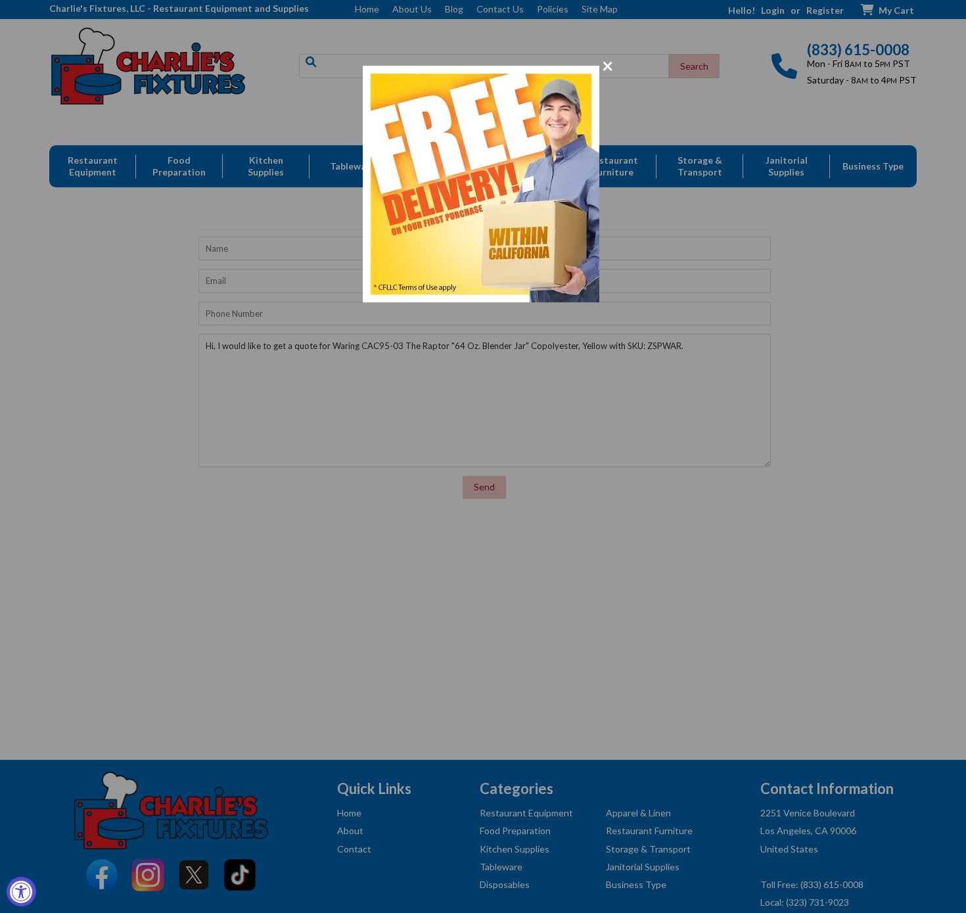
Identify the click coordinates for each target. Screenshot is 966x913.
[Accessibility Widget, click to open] (21, 891)
